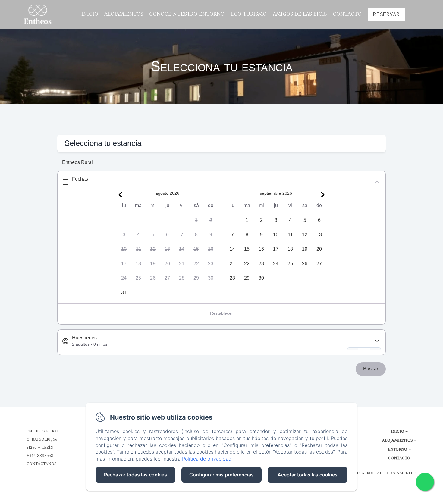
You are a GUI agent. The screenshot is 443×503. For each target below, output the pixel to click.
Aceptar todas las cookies (308, 475)
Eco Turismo (249, 14)
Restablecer (221, 313)
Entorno (397, 449)
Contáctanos (42, 464)
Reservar (386, 14)
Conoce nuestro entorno (187, 14)
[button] (196, 220)
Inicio (89, 14)
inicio (397, 431)
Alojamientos (123, 14)
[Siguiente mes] (322, 194)
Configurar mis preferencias (221, 475)
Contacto (347, 14)
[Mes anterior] (120, 194)
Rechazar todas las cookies (135, 475)
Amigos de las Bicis (300, 14)
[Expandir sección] (377, 341)
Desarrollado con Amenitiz (385, 473)
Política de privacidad (206, 459)
